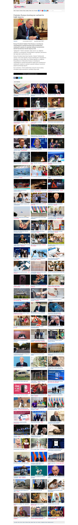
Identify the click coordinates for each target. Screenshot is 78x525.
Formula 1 (36, 10)
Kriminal (21, 10)
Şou (33, 10)
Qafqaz (27, 10)
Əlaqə (46, 522)
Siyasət (17, 10)
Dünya (24, 10)
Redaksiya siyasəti (50, 522)
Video (19, 522)
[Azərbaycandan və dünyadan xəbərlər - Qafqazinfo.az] (19, 6)
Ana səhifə (15, 522)
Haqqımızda (43, 522)
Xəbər (15, 10)
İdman (30, 10)
